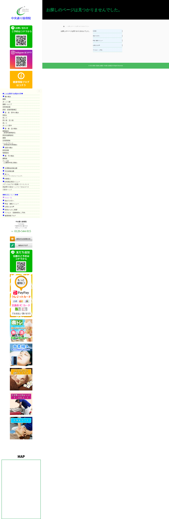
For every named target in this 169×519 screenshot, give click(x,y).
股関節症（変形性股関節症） (10, 132)
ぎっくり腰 (6, 102)
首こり (5, 118)
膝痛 (4, 138)
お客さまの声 (96, 45)
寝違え (5, 115)
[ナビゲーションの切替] (39, 91)
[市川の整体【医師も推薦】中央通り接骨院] (21, 20)
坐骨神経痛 (6, 107)
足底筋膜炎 (6, 140)
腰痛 (4, 99)
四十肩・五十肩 (8, 120)
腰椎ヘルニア (7, 104)
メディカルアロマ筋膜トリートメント (16, 184)
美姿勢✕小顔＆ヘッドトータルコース (16, 187)
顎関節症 (6, 153)
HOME (94, 31)
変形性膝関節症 (8, 135)
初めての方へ (96, 36)
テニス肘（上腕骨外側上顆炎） (10, 161)
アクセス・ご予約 (97, 50)
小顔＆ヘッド (7, 189)
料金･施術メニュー (98, 40)
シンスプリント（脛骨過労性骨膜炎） (10, 144)
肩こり (5, 123)
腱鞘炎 (5, 158)
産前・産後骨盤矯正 (10, 109)
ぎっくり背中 (7, 125)
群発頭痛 (6, 150)
